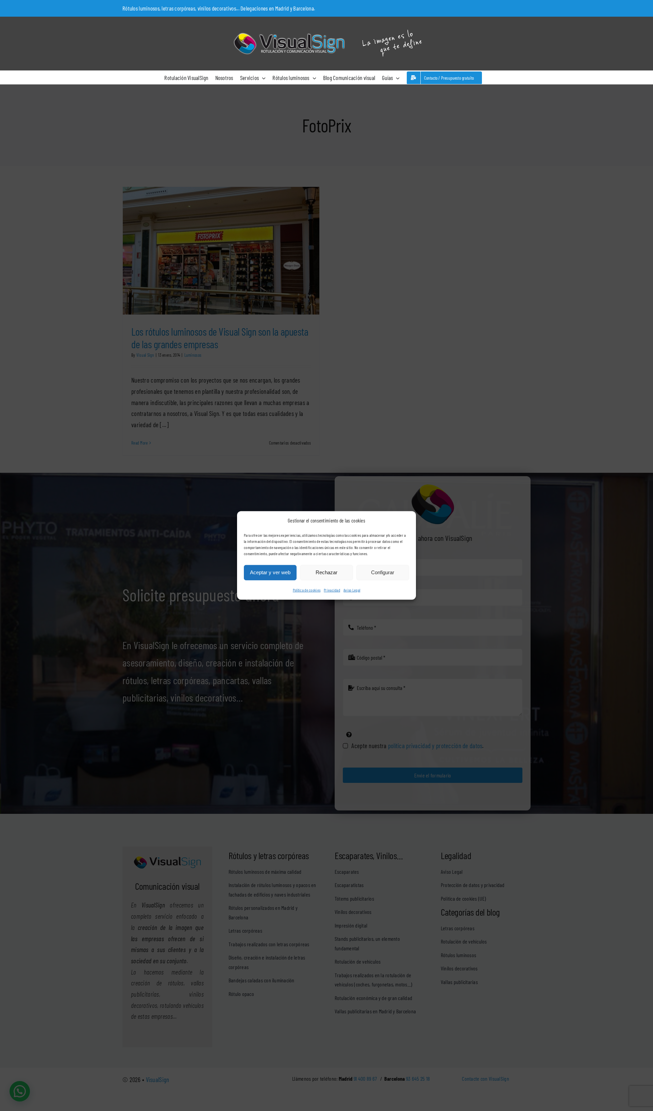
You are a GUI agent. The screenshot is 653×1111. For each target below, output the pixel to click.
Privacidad (332, 589)
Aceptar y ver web (270, 572)
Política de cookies (306, 589)
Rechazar (326, 572)
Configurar (382, 572)
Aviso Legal (352, 589)
